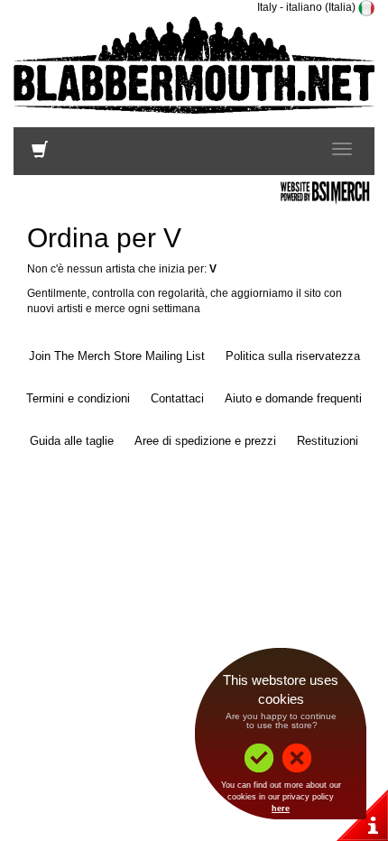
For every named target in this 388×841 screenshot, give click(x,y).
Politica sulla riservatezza (293, 356)
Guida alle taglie (72, 441)
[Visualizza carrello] (40, 153)
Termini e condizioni (78, 398)
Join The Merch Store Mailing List (117, 356)
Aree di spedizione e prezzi (205, 441)
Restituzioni (327, 441)
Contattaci (177, 398)
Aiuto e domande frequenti (293, 398)
